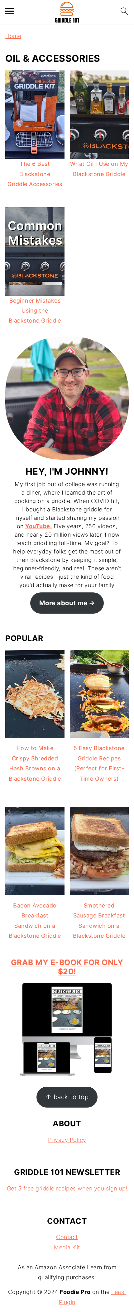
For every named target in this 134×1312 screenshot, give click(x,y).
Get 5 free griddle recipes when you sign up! (67, 1188)
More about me (63, 603)
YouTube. (38, 526)
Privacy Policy (67, 1140)
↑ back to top (67, 1097)
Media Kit (67, 1247)
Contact (67, 1237)
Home (13, 36)
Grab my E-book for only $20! (67, 967)
